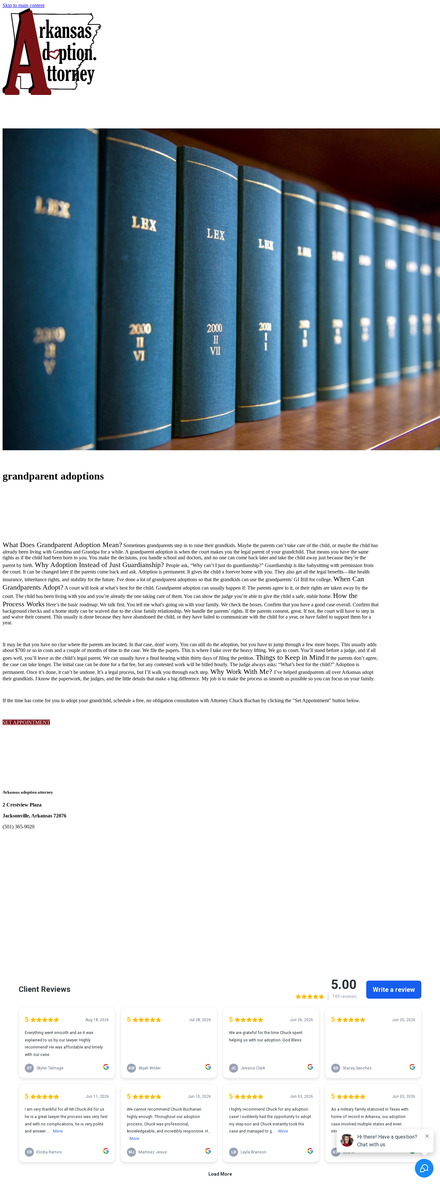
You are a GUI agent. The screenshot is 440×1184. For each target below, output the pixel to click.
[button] (26, 722)
